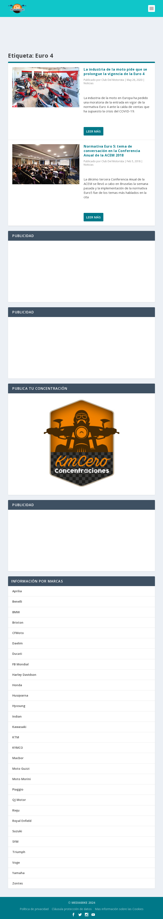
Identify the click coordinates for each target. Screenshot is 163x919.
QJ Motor (19, 800)
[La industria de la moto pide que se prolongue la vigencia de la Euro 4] (45, 87)
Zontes (17, 883)
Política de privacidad (34, 909)
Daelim (17, 643)
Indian (17, 716)
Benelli (17, 601)
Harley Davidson (24, 675)
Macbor (18, 758)
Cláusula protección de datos (72, 909)
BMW (16, 612)
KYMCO (17, 748)
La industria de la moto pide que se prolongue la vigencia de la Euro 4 (115, 71)
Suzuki (17, 831)
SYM (15, 841)
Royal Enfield (21, 821)
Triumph (18, 852)
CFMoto (18, 633)
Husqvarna (20, 695)
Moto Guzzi (21, 769)
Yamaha (18, 873)
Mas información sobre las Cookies (119, 909)
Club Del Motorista (112, 80)
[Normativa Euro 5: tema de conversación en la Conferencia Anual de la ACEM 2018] (45, 164)
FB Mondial (20, 664)
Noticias (88, 83)
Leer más (93, 131)
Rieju (16, 810)
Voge (16, 862)
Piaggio (17, 789)
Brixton (17, 622)
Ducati (17, 654)
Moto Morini (21, 779)
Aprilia (17, 591)
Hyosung (18, 706)
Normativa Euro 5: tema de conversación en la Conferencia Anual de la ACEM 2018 (112, 151)
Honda (17, 685)
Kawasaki (19, 727)
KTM (15, 737)
